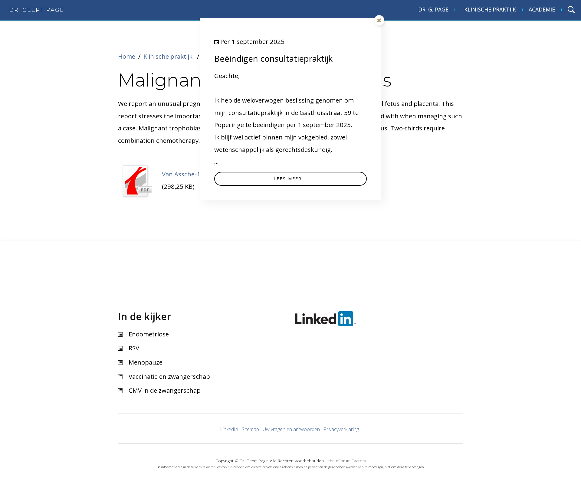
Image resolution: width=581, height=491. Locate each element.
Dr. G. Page (433, 9)
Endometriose (149, 334)
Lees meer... (290, 179)
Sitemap (250, 429)
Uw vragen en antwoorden (291, 429)
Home (126, 56)
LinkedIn (229, 429)
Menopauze (145, 362)
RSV (134, 348)
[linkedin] (325, 317)
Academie (542, 9)
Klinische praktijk (490, 9)
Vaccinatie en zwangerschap (169, 376)
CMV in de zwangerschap (165, 390)
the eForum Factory (347, 460)
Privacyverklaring (341, 429)
